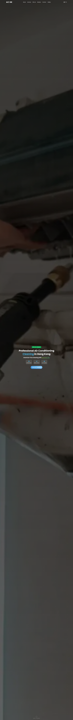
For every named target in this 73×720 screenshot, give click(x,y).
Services (29, 2)
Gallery (49, 2)
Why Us (34, 2)
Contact (44, 2)
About (24, 2)
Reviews (39, 2)
